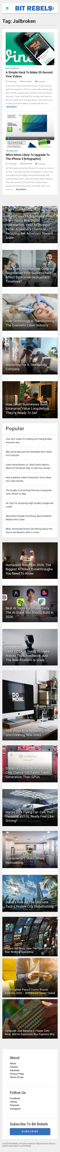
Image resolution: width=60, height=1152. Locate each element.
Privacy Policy (17, 1074)
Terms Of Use (17, 1077)
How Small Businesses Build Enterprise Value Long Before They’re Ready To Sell (27, 408)
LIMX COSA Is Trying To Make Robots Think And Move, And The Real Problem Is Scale (28, 655)
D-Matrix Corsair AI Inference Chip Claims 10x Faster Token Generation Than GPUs (28, 772)
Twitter (13, 1101)
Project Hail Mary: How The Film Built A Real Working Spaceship (28, 950)
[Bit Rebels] (32, 10)
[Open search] (54, 6)
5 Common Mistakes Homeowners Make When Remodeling (25, 858)
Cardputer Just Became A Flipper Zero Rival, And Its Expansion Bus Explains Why (30, 1032)
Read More (11, 107)
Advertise (15, 1070)
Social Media (12, 68)
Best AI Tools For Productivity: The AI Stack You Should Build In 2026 (29, 612)
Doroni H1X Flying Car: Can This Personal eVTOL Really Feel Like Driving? (30, 816)
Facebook (15, 1098)
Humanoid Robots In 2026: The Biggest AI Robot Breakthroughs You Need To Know (29, 569)
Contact (14, 1067)
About (13, 1063)
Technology (12, 151)
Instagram (15, 1108)
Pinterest (14, 1105)
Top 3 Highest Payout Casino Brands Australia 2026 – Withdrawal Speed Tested (30, 991)
